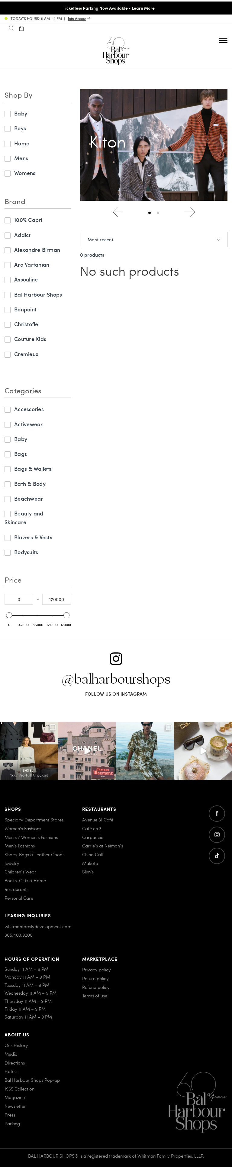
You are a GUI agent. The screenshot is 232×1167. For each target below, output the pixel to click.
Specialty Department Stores (34, 820)
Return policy (95, 978)
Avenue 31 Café (97, 820)
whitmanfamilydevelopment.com (38, 926)
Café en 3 (92, 828)
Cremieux (26, 354)
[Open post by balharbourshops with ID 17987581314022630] (29, 751)
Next (190, 212)
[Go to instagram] (217, 835)
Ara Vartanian (31, 264)
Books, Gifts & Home (25, 880)
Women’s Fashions (23, 828)
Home (21, 143)
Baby (20, 113)
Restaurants (16, 889)
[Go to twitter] (217, 856)
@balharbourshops (116, 679)
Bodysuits (26, 552)
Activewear (28, 424)
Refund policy (96, 987)
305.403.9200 (19, 935)
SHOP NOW (209, 8)
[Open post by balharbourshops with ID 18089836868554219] (203, 751)
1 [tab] (149, 213)
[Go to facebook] (217, 813)
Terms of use (94, 996)
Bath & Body (30, 483)
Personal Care (19, 898)
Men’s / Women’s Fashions (31, 837)
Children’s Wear (20, 872)
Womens (25, 173)
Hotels (11, 1071)
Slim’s (88, 872)
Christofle (26, 324)
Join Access (77, 18)
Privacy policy (96, 970)
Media (11, 1054)
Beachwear (28, 498)
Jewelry (12, 863)
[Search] (11, 28)
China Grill (92, 854)
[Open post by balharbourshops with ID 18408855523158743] (87, 751)
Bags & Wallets (33, 468)
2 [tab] (158, 213)
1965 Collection (19, 1089)
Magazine (15, 1097)
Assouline (26, 279)
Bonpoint (25, 309)
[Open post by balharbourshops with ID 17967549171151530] (145, 751)
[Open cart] (21, 28)
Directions (15, 1063)
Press (10, 1115)
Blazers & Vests (33, 537)
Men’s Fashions (20, 846)
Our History (16, 1045)
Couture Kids (30, 339)
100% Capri (28, 219)
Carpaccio (93, 837)
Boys (20, 128)
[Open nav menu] (223, 40)
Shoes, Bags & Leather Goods (34, 854)
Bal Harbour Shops (38, 294)
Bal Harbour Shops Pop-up (32, 1080)
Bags (20, 453)
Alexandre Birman (37, 249)
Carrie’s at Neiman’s (102, 846)
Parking (12, 1123)
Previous (118, 212)
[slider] (9, 615)
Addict (22, 235)
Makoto (90, 863)
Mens (21, 158)
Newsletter (15, 1106)
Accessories (29, 409)
